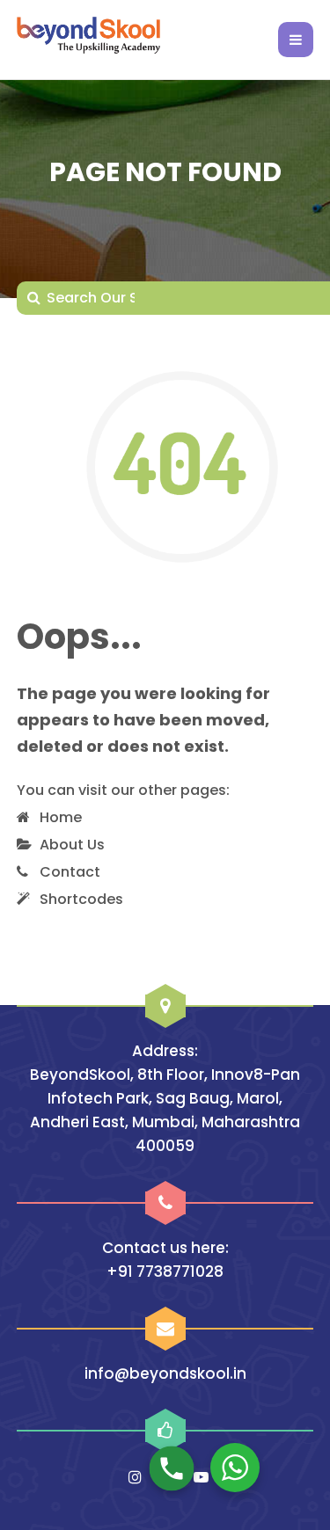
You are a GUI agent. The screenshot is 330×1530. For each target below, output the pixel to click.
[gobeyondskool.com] (88, 39)
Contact (70, 872)
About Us (72, 844)
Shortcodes (81, 899)
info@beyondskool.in (165, 1373)
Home (61, 817)
